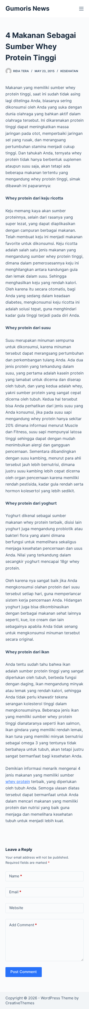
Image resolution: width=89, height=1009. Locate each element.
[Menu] (81, 8)
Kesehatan (69, 71)
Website (16, 907)
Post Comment (23, 971)
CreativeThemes (19, 1003)
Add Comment (23, 925)
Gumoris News (27, 8)
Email (15, 892)
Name (15, 876)
